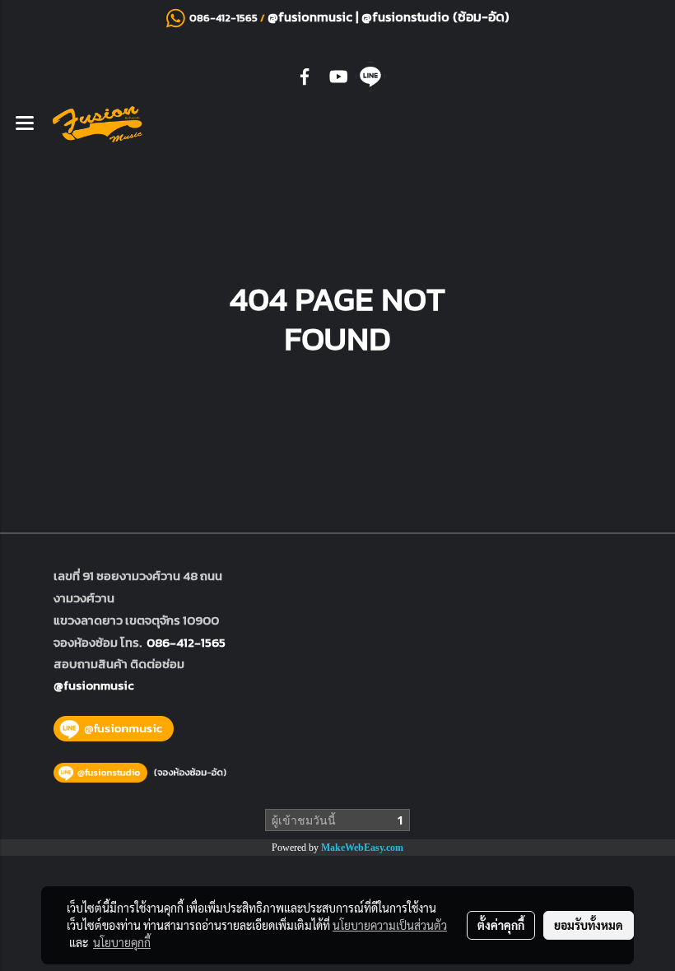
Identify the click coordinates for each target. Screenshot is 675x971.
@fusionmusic (312, 16)
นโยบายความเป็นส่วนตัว (390, 925)
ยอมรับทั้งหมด (588, 925)
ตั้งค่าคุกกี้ (500, 925)
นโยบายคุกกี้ (122, 942)
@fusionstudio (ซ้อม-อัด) (435, 16)
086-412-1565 (186, 642)
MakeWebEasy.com (362, 847)
